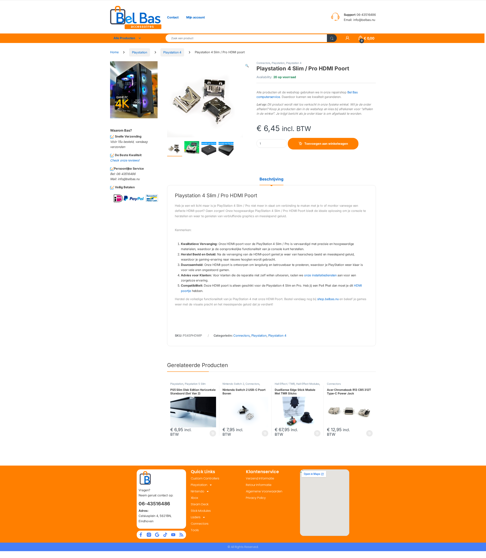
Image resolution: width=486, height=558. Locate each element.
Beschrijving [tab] (271, 179)
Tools (195, 530)
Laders (195, 517)
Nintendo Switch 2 (233, 383)
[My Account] (347, 38)
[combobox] (246, 38)
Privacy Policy (256, 498)
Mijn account (195, 17)
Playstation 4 (172, 52)
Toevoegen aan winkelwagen (326, 143)
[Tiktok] (165, 535)
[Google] (157, 535)
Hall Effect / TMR (285, 383)
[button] (247, 65)
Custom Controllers (205, 478)
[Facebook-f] (141, 535)
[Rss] (181, 535)
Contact (173, 17)
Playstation (139, 52)
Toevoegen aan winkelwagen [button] (208, 433)
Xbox (194, 498)
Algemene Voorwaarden (264, 491)
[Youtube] (173, 535)
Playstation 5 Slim (195, 383)
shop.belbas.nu (328, 299)
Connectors (263, 62)
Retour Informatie (258, 485)
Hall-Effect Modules (307, 383)
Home (114, 52)
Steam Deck (199, 504)
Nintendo (197, 491)
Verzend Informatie (260, 478)
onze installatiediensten (320, 275)
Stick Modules (201, 511)
